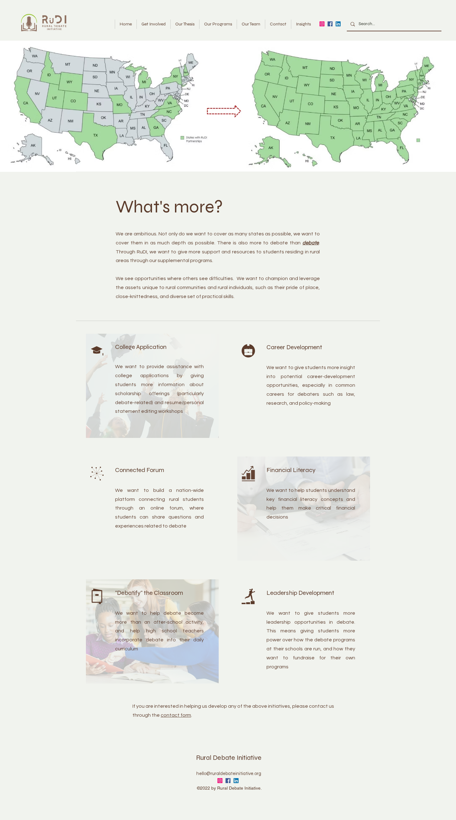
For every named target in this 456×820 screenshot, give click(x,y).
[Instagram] (322, 23)
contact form (176, 715)
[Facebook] (330, 23)
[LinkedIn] (338, 23)
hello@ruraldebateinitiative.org (228, 773)
